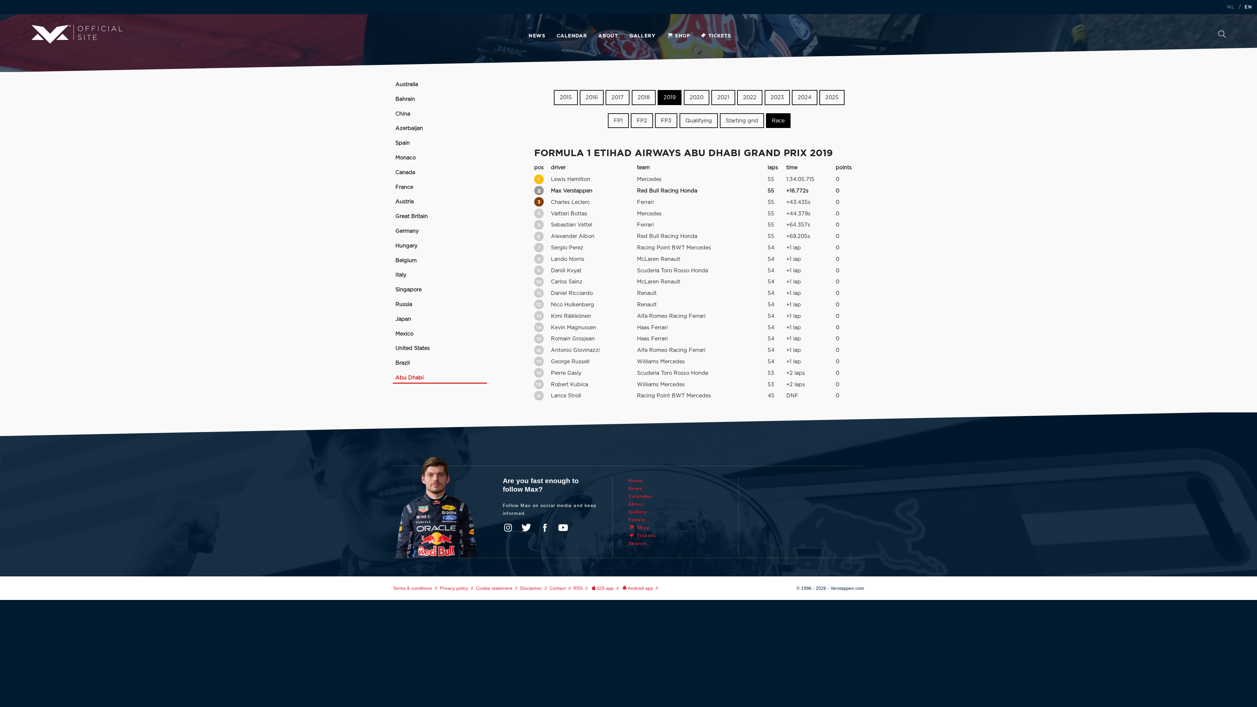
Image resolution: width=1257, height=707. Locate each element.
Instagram (508, 527)
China (402, 114)
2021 (723, 97)
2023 (777, 97)
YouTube (563, 527)
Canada (405, 172)
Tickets (719, 36)
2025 (832, 97)
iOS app (605, 588)
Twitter (526, 527)
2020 (696, 97)
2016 (592, 97)
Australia (406, 84)
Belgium (406, 260)
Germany (407, 231)
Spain (402, 143)
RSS (578, 588)
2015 (566, 97)
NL (1230, 7)
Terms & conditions (412, 588)
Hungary (406, 245)
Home (635, 480)
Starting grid (742, 120)
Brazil (402, 363)
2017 (617, 97)
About (608, 36)
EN (1248, 7)
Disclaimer (531, 588)
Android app (640, 588)
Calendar (572, 36)
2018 (644, 97)
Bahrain (405, 99)
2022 (749, 97)
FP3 (666, 120)
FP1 (618, 120)
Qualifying (698, 120)
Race (778, 120)
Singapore (408, 289)
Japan (403, 319)
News (537, 36)
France (404, 187)
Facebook (544, 527)
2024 (804, 97)
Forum (636, 519)
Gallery (642, 36)
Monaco (405, 157)
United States (412, 348)
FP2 (642, 120)
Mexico (404, 333)
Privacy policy (454, 588)
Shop (682, 36)
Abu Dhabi (409, 377)
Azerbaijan (409, 128)
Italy (400, 275)
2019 (670, 97)
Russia (403, 304)
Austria (404, 201)
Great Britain (411, 216)
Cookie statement (494, 588)
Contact (558, 588)
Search (1222, 35)
